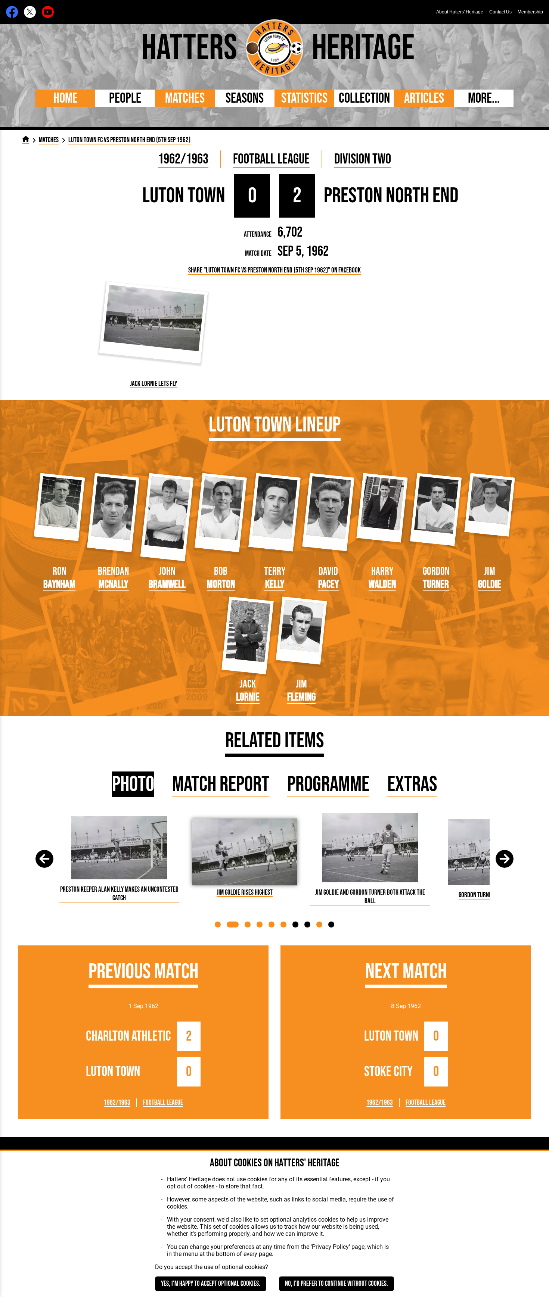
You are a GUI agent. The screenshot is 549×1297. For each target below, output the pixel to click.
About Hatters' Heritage (459, 12)
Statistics (304, 98)
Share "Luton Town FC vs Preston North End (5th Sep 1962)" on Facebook (274, 270)
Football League (271, 159)
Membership (530, 12)
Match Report (220, 784)
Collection (364, 98)
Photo (133, 784)
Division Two (362, 159)
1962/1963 (183, 159)
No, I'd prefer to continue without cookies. (336, 1283)
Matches (185, 98)
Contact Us (500, 12)
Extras (412, 784)
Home (65, 98)
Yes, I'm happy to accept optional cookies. (210, 1283)
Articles (424, 98)
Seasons (245, 98)
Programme (328, 784)
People (125, 98)
